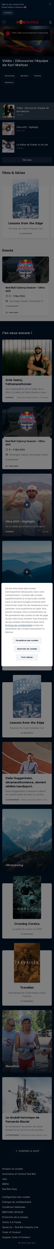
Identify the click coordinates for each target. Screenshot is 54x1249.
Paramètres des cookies (27, 640)
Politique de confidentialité (18, 625)
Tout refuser (27, 657)
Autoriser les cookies (27, 649)
